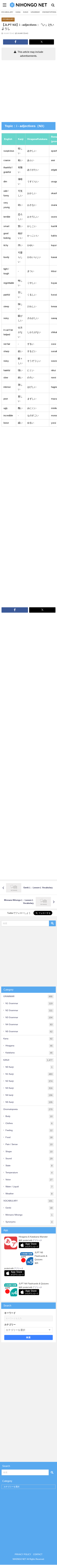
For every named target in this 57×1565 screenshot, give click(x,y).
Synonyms (28, 1222)
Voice (28, 1179)
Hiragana (28, 1046)
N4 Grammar (28, 1024)
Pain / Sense (28, 1144)
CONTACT (37, 1554)
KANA (18, 12)
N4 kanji (28, 1095)
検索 (28, 1337)
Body (28, 1116)
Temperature (28, 1172)
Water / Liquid (28, 1186)
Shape (28, 1151)
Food (28, 1137)
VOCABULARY (7, 12)
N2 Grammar (28, 1010)
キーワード (10, 1313)
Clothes (28, 1123)
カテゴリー (10, 1324)
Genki (28, 1208)
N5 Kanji (28, 1102)
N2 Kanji (28, 1081)
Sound (28, 1158)
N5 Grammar (28, 1031)
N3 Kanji (28, 1088)
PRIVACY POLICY (23, 1554)
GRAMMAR (35, 12)
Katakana (28, 1053)
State (28, 1165)
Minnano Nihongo (28, 1215)
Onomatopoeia (27, 1109)
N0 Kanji (28, 1067)
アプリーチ (37, 1240)
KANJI (25, 12)
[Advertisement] (28, 92)
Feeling (28, 1130)
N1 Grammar (28, 1003)
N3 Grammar (28, 1017)
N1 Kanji (28, 1074)
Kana (27, 1038)
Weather (28, 1193)
